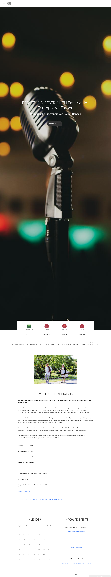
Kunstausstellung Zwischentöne (77, 532)
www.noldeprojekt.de (24, 491)
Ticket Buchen (55, 124)
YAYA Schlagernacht (77, 547)
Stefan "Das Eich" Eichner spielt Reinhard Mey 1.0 (76, 563)
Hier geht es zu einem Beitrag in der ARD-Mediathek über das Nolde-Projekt (40, 499)
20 (34, 549)
